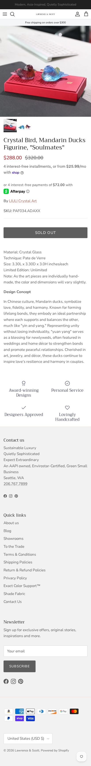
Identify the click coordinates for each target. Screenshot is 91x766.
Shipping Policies (18, 562)
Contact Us (13, 601)
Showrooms (13, 538)
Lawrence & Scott (27, 750)
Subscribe (19, 666)
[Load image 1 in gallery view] (45, 71)
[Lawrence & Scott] (45, 14)
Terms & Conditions (20, 554)
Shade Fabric (14, 593)
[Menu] (5, 14)
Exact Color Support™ (22, 585)
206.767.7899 (15, 483)
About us (11, 522)
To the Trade (14, 546)
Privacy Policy (15, 578)
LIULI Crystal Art (23, 200)
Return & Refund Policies (25, 570)
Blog (7, 530)
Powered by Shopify (55, 750)
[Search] (14, 14)
